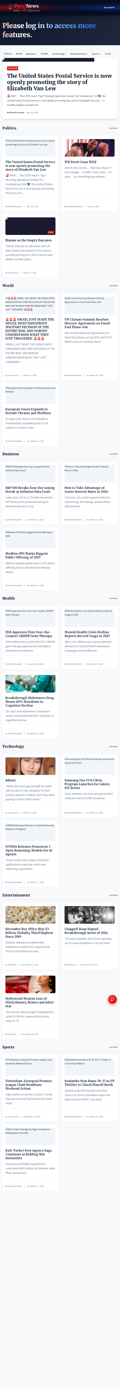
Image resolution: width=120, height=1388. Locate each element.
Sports (96, 53)
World (19, 53)
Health (44, 53)
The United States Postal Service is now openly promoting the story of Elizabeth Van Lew (59, 82)
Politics (8, 53)
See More (113, 128)
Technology (59, 53)
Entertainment (79, 53)
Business (31, 53)
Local (107, 53)
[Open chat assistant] (112, 999)
